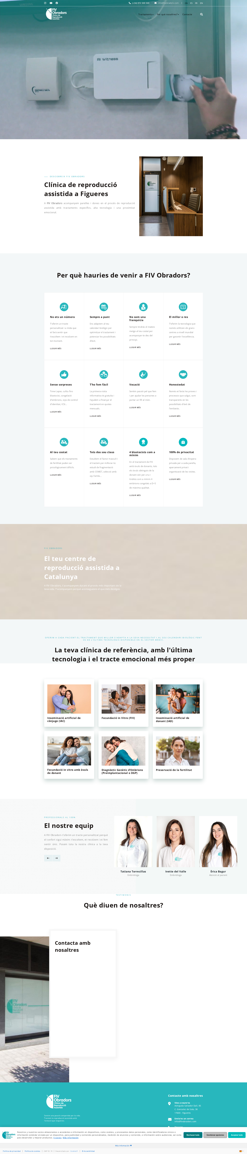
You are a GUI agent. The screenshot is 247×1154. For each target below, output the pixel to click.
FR (196, 3)
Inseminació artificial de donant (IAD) (172, 719)
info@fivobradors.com (168, 3)
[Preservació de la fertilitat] (178, 750)
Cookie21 (74, 1151)
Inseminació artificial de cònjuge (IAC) (64, 719)
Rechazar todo (193, 1135)
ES (191, 3)
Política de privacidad (12, 1151)
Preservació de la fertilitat (174, 770)
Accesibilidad (89, 1151)
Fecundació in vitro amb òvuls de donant (67, 771)
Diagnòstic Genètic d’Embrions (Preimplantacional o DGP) (122, 771)
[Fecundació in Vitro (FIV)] (123, 698)
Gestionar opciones (215, 1135)
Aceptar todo (237, 1135)
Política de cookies (32, 1151)
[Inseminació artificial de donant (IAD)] (178, 698)
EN (201, 3)
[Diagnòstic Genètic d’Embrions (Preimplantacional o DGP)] (123, 750)
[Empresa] (56, 14)
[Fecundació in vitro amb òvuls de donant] (69, 750)
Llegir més (55, 348)
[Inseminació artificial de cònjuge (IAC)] (69, 698)
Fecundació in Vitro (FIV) (118, 718)
